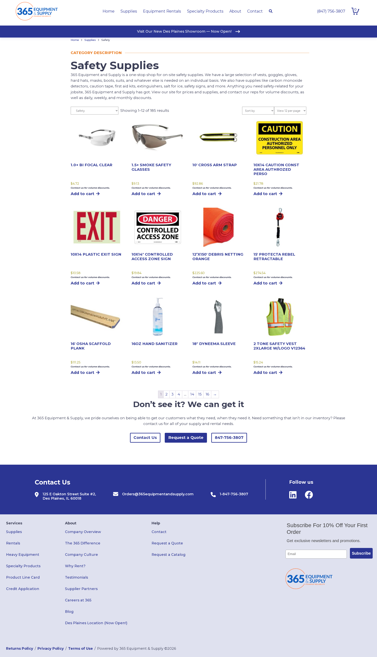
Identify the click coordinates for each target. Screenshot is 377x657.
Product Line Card (23, 577)
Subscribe (361, 553)
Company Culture (81, 554)
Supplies (90, 39)
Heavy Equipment (22, 554)
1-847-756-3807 (234, 494)
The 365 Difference (82, 543)
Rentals (13, 543)
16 (207, 394)
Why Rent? (75, 566)
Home (75, 39)
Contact (159, 532)
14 (192, 394)
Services (14, 523)
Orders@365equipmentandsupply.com (158, 494)
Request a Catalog (169, 554)
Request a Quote (185, 437)
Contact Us (145, 437)
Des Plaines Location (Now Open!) (96, 623)
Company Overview (83, 532)
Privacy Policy (51, 648)
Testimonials (76, 577)
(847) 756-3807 (331, 11)
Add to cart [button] (82, 193)
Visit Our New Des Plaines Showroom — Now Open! (184, 31)
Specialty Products (23, 566)
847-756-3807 (229, 437)
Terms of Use (80, 648)
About (70, 523)
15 (200, 394)
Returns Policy (19, 648)
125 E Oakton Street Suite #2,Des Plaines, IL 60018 (69, 496)
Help (156, 523)
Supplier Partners (81, 589)
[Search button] (271, 11)
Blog (69, 611)
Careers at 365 (78, 600)
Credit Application (22, 589)
